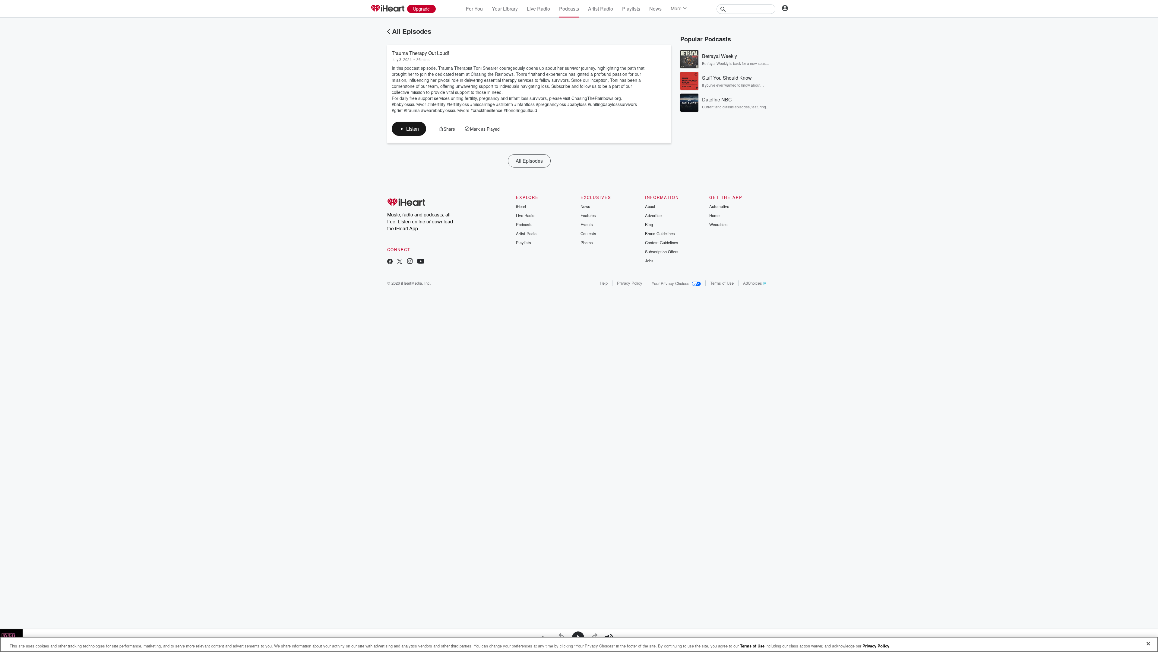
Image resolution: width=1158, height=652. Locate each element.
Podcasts (569, 8)
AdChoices (752, 283)
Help (604, 283)
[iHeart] (387, 9)
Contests (588, 233)
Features (588, 215)
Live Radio (538, 8)
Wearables (718, 224)
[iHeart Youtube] (420, 261)
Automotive (719, 206)
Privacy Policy (629, 283)
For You (474, 8)
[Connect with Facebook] (390, 261)
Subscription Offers (662, 251)
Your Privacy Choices (670, 283)
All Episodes (411, 31)
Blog (649, 224)
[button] (409, 129)
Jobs (649, 261)
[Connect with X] (399, 261)
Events (587, 224)
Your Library (505, 8)
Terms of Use (722, 283)
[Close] (1148, 643)
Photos (587, 242)
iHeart (521, 206)
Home (714, 215)
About (650, 206)
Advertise (653, 215)
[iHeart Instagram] (410, 261)
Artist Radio (600, 8)
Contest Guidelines (661, 242)
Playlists (631, 8)
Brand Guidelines (660, 233)
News (655, 8)
